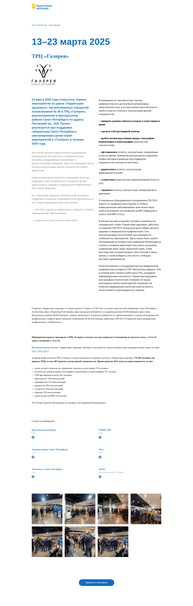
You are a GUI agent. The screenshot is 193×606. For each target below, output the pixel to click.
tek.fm (102, 469)
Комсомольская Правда (44, 430)
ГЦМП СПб (105, 430)
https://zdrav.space (40, 351)
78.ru (101, 449)
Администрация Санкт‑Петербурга (50, 449)
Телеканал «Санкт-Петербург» (47, 469)
